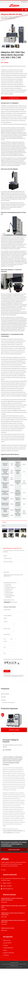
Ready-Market (19, 967)
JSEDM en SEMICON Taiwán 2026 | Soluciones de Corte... (13, 906)
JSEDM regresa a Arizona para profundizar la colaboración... (13, 913)
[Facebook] (1, 870)
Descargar (8, 749)
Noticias (5, 950)
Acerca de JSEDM (7, 942)
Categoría (10, 16)
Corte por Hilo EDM (7, 830)
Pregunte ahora (15, 98)
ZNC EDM (16, 16)
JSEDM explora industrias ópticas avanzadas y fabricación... (13, 921)
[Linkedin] (4, 870)
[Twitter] (3, 870)
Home (6, 16)
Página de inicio (6, 940)
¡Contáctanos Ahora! (14, 849)
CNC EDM (3, 697)
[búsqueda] (22, 10)
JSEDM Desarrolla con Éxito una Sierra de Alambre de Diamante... (12, 899)
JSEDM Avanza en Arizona (7, 928)
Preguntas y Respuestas (8, 952)
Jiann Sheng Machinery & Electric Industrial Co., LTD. (13, 964)
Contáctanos (6, 955)
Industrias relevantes (8, 947)
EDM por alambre (5, 693)
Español (25, 1)
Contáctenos (9, 832)
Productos (5, 945)
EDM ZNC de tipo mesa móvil (8, 18)
